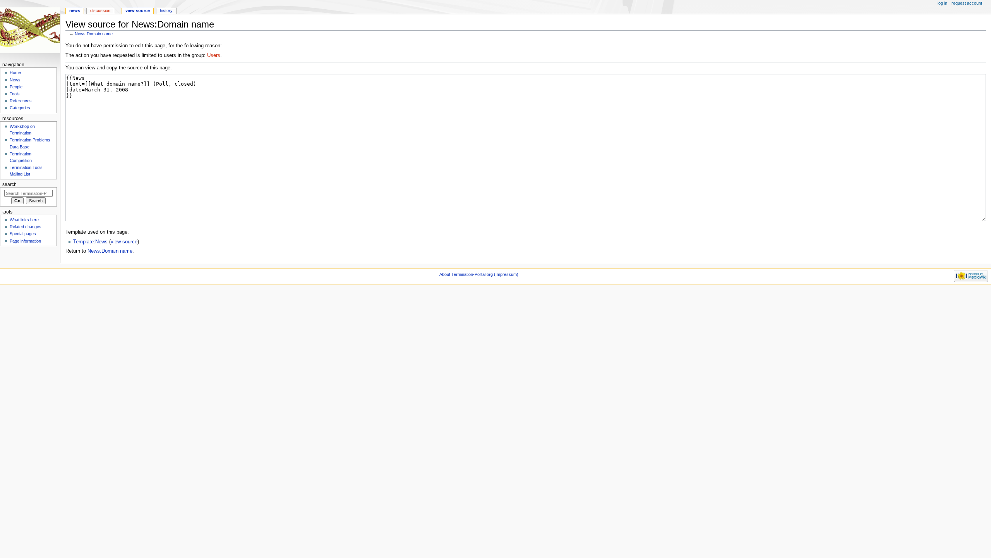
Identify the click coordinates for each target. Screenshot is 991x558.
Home (15, 72)
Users (213, 55)
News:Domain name (94, 33)
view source (124, 242)
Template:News (90, 242)
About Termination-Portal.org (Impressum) (478, 274)
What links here (24, 219)
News (74, 10)
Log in (942, 3)
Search (9, 184)
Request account (967, 3)
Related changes (25, 226)
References (21, 100)
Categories (20, 107)
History (166, 10)
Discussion (100, 10)
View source (137, 10)
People (16, 86)
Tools (15, 93)
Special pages (23, 233)
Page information (25, 241)
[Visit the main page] (30, 30)
